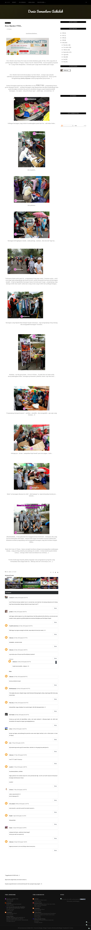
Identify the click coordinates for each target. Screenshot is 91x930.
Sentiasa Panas (38, 903)
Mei (64, 61)
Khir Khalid (11, 714)
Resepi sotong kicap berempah (13, 904)
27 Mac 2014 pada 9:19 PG (20, 755)
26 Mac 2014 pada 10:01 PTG (21, 702)
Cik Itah (11, 789)
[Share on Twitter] (55, 572)
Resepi (14, 2)
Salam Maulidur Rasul (11, 913)
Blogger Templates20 (64, 928)
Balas (55, 608)
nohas (10, 728)
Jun (64, 59)
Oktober (65, 49)
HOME (8, 2)
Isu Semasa (22, 2)
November (66, 47)
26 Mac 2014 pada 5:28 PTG (20, 649)
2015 (63, 40)
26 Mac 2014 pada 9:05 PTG (23, 688)
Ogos (64, 54)
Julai (64, 57)
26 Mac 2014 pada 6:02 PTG (24, 661)
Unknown (11, 637)
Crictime (71, 928)
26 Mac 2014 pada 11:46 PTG (19, 728)
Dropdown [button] (41, 2)
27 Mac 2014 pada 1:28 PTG (20, 767)
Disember (65, 45)
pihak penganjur (26, 78)
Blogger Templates (47, 928)
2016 (63, 37)
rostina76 (11, 597)
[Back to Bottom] (89, 929)
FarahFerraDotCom (14, 625)
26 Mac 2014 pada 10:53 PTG (22, 714)
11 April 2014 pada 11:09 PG (19, 827)
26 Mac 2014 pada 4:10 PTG (25, 625)
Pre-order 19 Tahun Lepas (40, 900)
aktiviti (10, 571)
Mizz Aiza (11, 702)
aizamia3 (36, 898)
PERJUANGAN (9, 900)
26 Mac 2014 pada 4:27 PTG (20, 637)
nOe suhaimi (12, 803)
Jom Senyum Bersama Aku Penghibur (15, 907)
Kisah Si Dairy (9, 916)
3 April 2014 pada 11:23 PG (19, 815)
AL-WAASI (14, 571)
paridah (11, 611)
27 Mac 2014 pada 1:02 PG (18, 743)
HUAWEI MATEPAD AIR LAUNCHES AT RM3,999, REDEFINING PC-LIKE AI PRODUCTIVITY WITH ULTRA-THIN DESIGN (17, 919)
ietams (10, 827)
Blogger (77, 901)
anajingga (8, 903)
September (66, 52)
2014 (7, 571)
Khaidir (11, 815)
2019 (63, 33)
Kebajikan (32, 2)
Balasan (11, 659)
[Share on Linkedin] (57, 572)
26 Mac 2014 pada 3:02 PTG (21, 597)
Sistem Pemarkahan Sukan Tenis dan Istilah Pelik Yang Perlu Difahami (44, 905)
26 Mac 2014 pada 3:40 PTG (20, 611)
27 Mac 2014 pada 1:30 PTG (20, 789)
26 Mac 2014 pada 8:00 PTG (20, 676)
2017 (63, 35)
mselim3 (11, 767)
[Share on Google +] (50, 572)
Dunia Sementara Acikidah (45, 11)
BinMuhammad (12, 688)
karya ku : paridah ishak (12, 898)
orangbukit (9, 912)
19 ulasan (9, 29)
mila (10, 743)
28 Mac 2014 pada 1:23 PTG (22, 803)
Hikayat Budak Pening (39, 918)
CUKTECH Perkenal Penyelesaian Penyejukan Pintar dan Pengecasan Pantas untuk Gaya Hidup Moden (45, 914)
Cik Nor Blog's (37, 912)
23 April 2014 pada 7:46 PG (20, 842)
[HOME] (88, 922)
